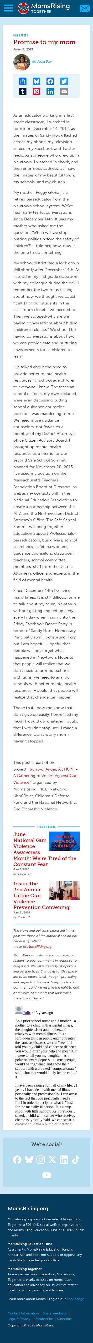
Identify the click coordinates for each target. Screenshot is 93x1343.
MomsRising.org (44, 8)
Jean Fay (44, 62)
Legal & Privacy (19, 1319)
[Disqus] (46, 1064)
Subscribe (64, 1319)
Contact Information (23, 1313)
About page (75, 1299)
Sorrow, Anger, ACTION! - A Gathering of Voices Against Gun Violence (45, 776)
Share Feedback (55, 1313)
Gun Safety (20, 35)
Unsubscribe (43, 1319)
